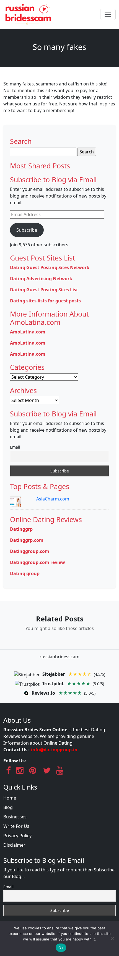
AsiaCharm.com (52, 499)
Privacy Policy (17, 836)
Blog (8, 807)
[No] (112, 938)
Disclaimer (14, 845)
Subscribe (26, 230)
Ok (60, 947)
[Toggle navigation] (108, 14)
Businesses (15, 817)
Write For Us (16, 826)
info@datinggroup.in (54, 750)
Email (15, 447)
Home (9, 798)
